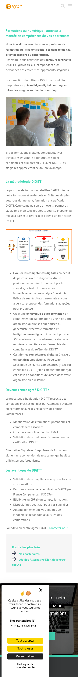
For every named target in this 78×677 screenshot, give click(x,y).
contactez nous (59, 528)
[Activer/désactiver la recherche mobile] (63, 6)
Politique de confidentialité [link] (25, 666)
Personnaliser (25, 656)
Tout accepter (25, 640)
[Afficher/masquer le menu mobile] (70, 6)
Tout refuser (25, 648)
